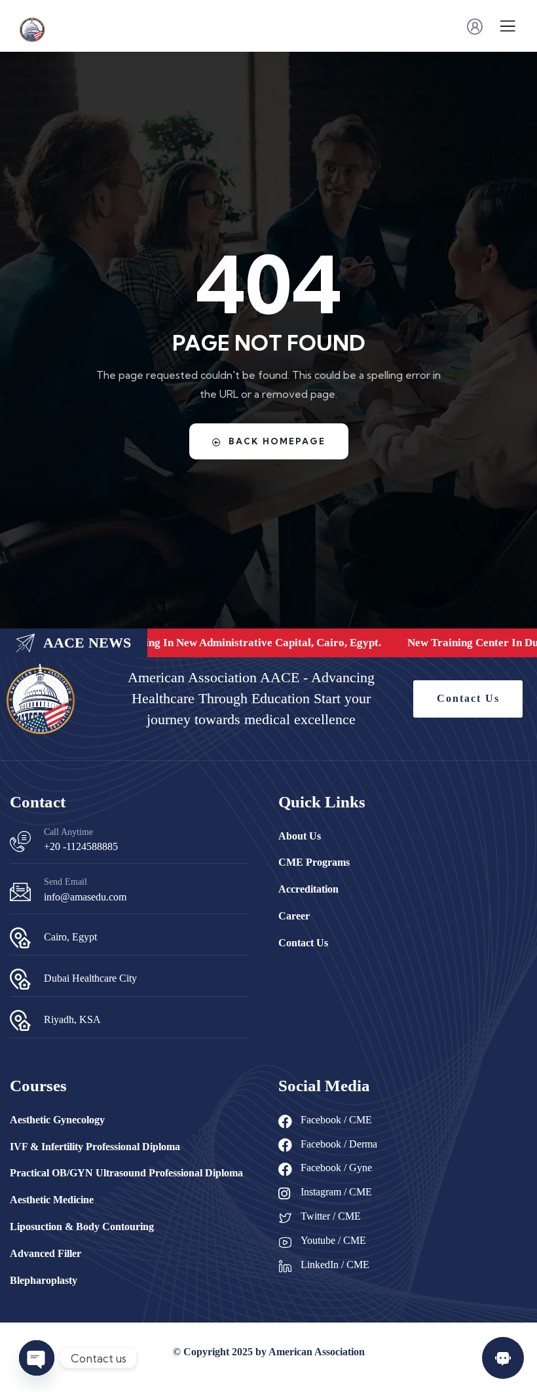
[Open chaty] (36, 1358)
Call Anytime (68, 832)
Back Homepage (277, 441)
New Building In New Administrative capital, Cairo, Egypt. (232, 642)
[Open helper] (503, 1358)
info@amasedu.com (85, 896)
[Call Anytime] (20, 841)
